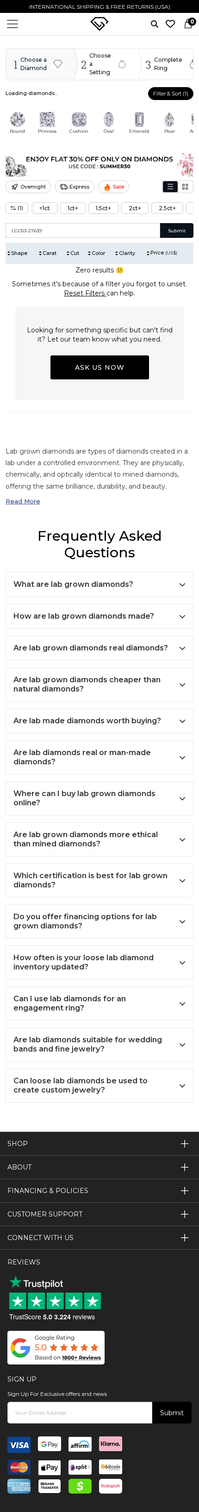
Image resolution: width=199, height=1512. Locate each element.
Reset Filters (85, 293)
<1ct (44, 208)
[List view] (170, 186)
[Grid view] (185, 186)
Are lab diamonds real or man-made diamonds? (82, 757)
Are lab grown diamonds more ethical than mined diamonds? (85, 839)
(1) (20, 208)
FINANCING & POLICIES (47, 1191)
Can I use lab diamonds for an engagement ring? (69, 1003)
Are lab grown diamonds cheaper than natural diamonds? (87, 684)
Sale (118, 186)
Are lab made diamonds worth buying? (87, 720)
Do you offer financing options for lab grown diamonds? (85, 921)
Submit (177, 231)
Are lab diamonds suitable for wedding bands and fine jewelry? (87, 1044)
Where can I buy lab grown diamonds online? (84, 798)
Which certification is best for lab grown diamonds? (90, 880)
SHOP (17, 1144)
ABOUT (19, 1167)
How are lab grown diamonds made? (83, 616)
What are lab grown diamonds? (73, 584)
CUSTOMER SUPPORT (44, 1214)
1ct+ (73, 208)
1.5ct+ (103, 208)
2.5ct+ (167, 208)
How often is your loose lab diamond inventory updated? (83, 962)
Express (79, 186)
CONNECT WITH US (40, 1238)
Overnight (33, 186)
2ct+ (135, 208)
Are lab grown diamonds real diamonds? (90, 648)
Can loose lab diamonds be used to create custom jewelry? (80, 1085)
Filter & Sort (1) (170, 93)
